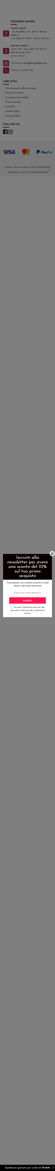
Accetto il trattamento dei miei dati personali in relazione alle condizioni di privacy (27, 610)
